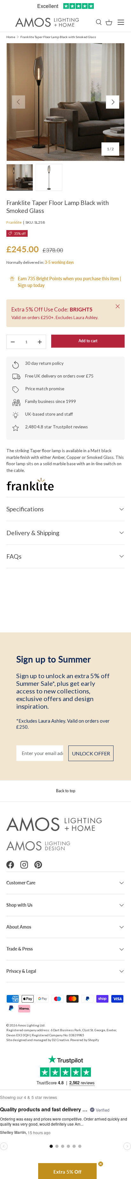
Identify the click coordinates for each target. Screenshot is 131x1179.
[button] (109, 22)
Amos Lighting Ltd (31, 1025)
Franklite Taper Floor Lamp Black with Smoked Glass (58, 36)
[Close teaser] (100, 1164)
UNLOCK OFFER (91, 753)
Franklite (14, 222)
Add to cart (88, 340)
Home (10, 36)
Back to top (65, 790)
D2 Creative (60, 1040)
